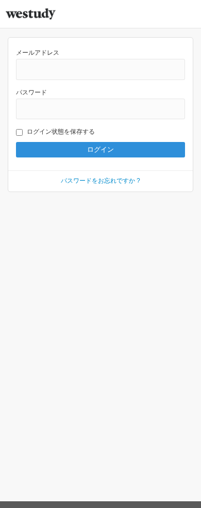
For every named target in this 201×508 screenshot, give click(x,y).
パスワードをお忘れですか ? (100, 180)
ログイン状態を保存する (61, 131)
